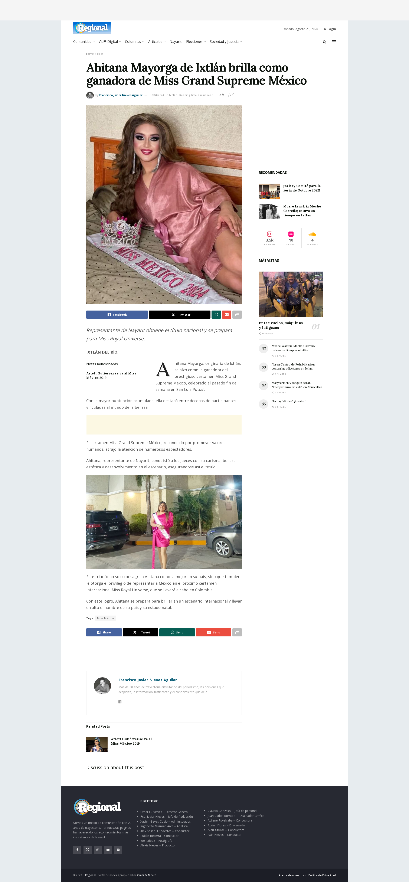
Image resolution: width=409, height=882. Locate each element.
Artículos (155, 41)
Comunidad (82, 41)
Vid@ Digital (108, 41)
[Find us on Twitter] (88, 850)
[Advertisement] (204, 9)
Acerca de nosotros (291, 875)
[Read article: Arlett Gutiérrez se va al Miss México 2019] (97, 744)
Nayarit (175, 41)
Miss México (105, 618)
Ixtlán (100, 54)
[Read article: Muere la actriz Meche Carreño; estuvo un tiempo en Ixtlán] (269, 211)
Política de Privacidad (322, 875)
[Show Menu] (334, 41)
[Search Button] (324, 41)
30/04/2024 (157, 95)
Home (90, 54)
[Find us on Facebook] (77, 850)
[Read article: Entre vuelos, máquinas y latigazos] (291, 294)
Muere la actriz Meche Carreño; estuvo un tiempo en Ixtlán (302, 210)
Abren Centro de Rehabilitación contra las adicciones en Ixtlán (293, 367)
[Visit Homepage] (92, 28)
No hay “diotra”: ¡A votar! (288, 401)
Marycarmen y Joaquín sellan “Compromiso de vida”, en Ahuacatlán (297, 385)
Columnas (133, 41)
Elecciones (194, 41)
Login (331, 29)
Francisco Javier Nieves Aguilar (121, 95)
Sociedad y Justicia (224, 41)
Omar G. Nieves (146, 875)
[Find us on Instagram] (98, 850)
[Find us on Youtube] (108, 850)
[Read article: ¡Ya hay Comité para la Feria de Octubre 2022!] (269, 191)
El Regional (89, 875)
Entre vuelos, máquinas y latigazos (281, 325)
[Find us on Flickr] (118, 850)
